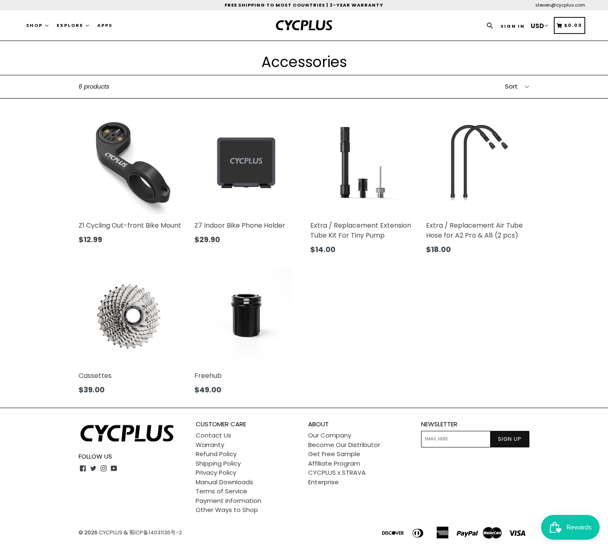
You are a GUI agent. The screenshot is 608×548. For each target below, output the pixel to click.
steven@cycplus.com (560, 5)
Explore (71, 25)
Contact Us (213, 435)
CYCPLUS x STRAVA (337, 472)
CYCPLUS (110, 532)
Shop (35, 25)
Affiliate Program (334, 463)
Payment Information (228, 500)
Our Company (329, 435)
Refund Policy (216, 453)
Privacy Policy (216, 472)
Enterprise (323, 482)
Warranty (210, 444)
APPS (105, 25)
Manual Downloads (224, 482)
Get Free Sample (334, 453)
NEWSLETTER (439, 424)
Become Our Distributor (344, 444)
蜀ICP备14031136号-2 (155, 532)
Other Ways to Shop (227, 509)
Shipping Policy (218, 463)
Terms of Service (221, 491)
